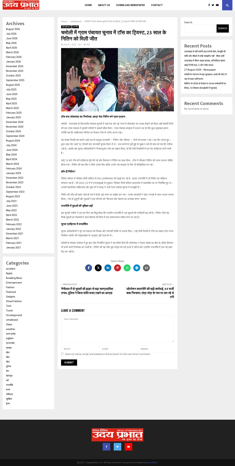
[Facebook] (210, 5)
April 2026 (11, 47)
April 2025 (11, 103)
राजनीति (75, 27)
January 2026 (13, 61)
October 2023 (13, 187)
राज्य (8, 389)
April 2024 (11, 159)
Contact (157, 5)
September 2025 (15, 80)
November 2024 (14, 126)
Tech (8, 306)
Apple (9, 273)
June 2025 (12, 94)
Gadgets (10, 296)
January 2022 (13, 229)
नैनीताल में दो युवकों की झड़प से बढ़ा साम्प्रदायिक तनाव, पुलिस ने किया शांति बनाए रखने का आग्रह (87, 291)
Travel (9, 310)
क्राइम (9, 347)
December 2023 (14, 177)
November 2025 (14, 71)
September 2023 (15, 191)
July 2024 (11, 145)
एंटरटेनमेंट (10, 343)
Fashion (10, 287)
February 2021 (14, 243)
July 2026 (11, 33)
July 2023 (11, 201)
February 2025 (14, 112)
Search (188, 22)
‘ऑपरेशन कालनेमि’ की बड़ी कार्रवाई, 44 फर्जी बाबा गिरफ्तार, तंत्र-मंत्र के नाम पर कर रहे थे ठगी (150, 293)
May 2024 (11, 154)
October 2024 (13, 131)
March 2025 (12, 108)
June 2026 (12, 38)
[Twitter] (214, 5)
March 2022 (12, 219)
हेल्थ (8, 403)
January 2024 (13, 173)
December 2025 (14, 66)
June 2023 (12, 205)
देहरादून (9, 375)
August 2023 (13, 196)
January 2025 (13, 117)
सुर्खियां (9, 398)
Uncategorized (14, 315)
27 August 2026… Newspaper (200, 69)
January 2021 (13, 247)
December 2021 (14, 233)
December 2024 (14, 122)
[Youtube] (218, 5)
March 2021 (12, 238)
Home (88, 5)
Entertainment (14, 282)
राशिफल (9, 394)
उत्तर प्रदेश (10, 333)
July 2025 (11, 89)
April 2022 (11, 215)
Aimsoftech (152, 462)
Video (9, 324)
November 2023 (14, 182)
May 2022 (11, 210)
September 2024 (15, 136)
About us (104, 5)
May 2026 (11, 43)
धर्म (7, 380)
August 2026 (13, 29)
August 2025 (13, 84)
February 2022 (14, 224)
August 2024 (13, 140)
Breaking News (14, 278)
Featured (11, 292)
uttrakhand (66, 27)
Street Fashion (14, 301)
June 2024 (12, 150)
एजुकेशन (9, 338)
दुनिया (8, 366)
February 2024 (14, 168)
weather (10, 329)
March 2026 (12, 52)
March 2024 (12, 164)
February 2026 (14, 57)
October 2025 (13, 75)
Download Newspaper (130, 5)
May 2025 (11, 98)
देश (7, 371)
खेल (7, 352)
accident (10, 268)
